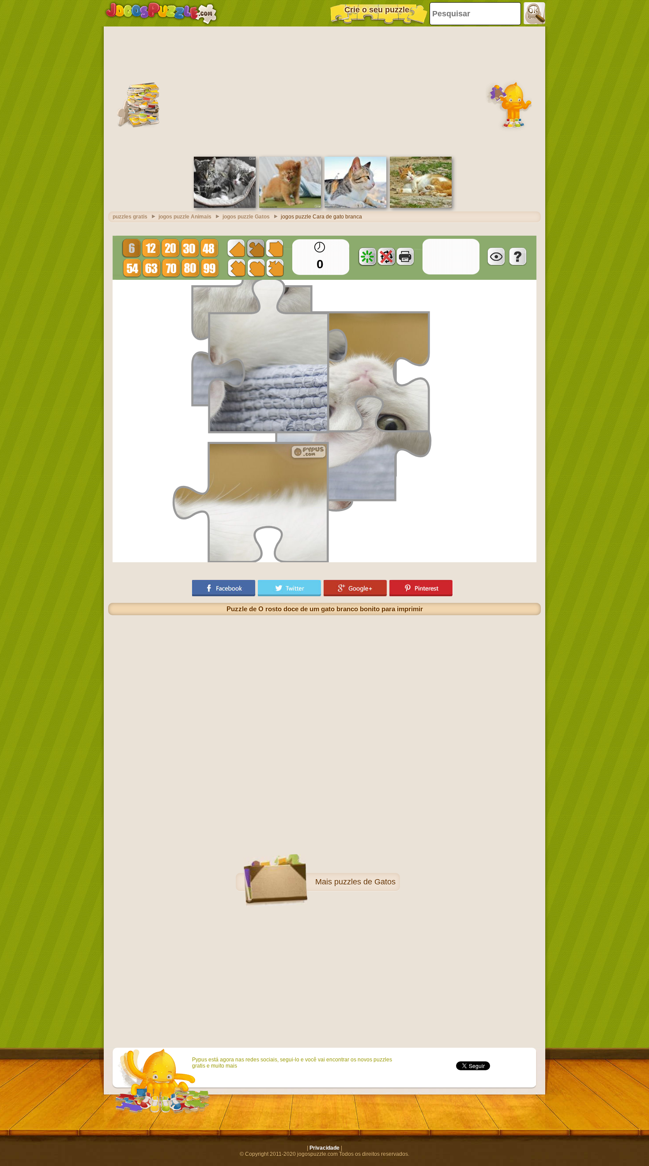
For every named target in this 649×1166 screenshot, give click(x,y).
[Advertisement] (324, 90)
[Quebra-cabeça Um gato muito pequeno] (290, 206)
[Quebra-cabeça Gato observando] (355, 206)
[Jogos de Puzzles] (161, 13)
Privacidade (324, 1148)
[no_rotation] (386, 256)
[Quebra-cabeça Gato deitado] (421, 206)
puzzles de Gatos (365, 881)
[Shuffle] (367, 256)
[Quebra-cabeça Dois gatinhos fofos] (225, 206)
